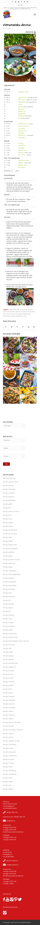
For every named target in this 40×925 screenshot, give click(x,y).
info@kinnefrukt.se (12, 865)
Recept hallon (8, 567)
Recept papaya (8, 656)
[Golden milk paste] (11, 378)
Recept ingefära (8, 578)
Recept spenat (8, 737)
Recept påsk (7, 689)
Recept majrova (8, 615)
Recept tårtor (8, 767)
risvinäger (21, 148)
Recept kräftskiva (9, 596)
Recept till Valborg (9, 770)
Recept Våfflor (8, 781)
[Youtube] (15, 1)
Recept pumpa (8, 685)
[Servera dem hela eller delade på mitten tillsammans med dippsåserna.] (20, 305)
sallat (24, 316)
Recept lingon (8, 608)
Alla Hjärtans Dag (9, 478)
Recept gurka (7, 556)
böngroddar (22, 114)
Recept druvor (8, 526)
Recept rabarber (9, 696)
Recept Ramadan (9, 700)
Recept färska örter (10, 545)
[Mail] (27, 1)
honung (20, 143)
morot (20, 104)
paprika (20, 314)
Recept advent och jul (10, 482)
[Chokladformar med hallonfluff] (11, 361)
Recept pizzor (8, 674)
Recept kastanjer (9, 589)
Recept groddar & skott (11, 559)
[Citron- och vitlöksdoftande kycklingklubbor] (28, 395)
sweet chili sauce (23, 126)
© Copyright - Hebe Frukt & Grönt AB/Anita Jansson (17, 922)
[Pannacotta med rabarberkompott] (28, 361)
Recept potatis (8, 678)
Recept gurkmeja (9, 563)
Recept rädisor (8, 711)
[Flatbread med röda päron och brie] (11, 345)
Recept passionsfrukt (10, 663)
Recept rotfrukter (9, 707)
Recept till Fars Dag (10, 534)
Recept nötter (8, 652)
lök (4, 314)
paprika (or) (22, 111)
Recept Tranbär (8, 763)
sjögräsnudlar (22, 97)
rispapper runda (23, 92)
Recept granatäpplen (10, 548)
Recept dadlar (8, 522)
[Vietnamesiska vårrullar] (20, 81)
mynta (20, 118)
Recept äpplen (8, 789)
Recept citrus (7, 519)
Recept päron (8, 693)
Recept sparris (8, 733)
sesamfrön (21, 155)
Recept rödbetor (9, 715)
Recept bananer (8, 497)
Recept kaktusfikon (9, 585)
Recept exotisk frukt (10, 530)
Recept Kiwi (7, 593)
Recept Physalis (8, 670)
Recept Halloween (9, 571)
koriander (21, 116)
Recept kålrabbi (8, 604)
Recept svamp (8, 748)
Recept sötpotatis (9, 752)
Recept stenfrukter (10, 744)
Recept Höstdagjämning (11, 574)
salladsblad (21, 102)
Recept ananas (8, 485)
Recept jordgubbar (9, 582)
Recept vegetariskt (10, 774)
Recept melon (8, 630)
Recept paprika (8, 659)
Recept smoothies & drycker (13, 730)
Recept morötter (9, 645)
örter (15, 314)
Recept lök (6, 611)
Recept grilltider (8, 552)
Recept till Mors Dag (10, 637)
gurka (5, 311)
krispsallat (31, 311)
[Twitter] (24, 1)
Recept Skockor (8, 726)
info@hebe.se (10, 821)
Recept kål (6, 600)
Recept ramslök (8, 704)
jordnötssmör (22, 124)
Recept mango (8, 622)
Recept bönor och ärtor (11, 511)
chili (18, 309)
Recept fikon (7, 537)
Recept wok (7, 785)
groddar (30, 309)
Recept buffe (7, 504)
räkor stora (21, 100)
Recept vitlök (7, 778)
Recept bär (7, 508)
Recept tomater (8, 759)
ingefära (20, 152)
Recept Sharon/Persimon (12, 722)
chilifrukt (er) (22, 135)
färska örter (23, 309)
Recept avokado (8, 493)
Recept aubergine (9, 489)
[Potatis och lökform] (28, 345)
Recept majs (7, 619)
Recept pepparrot (9, 667)
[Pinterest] (21, 1)
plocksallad (26, 314)
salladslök (19, 316)
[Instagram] (18, 1)
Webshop (20, 5)
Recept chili (7, 515)
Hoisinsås (21, 133)
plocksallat (6, 316)
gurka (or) (21, 109)
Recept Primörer (9, 682)
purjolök (20, 107)
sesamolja (21, 128)
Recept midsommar (10, 633)
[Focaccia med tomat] (11, 395)
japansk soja (22, 131)
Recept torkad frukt (10, 756)
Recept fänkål (8, 541)
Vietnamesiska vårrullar (17, 25)
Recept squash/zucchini (11, 741)
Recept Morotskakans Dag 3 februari (16, 641)
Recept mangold (9, 626)
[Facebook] (12, 1)
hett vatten (21, 138)
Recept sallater (8, 719)
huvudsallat (11, 311)
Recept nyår (7, 648)
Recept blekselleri (9, 500)
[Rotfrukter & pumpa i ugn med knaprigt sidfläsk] (28, 378)
